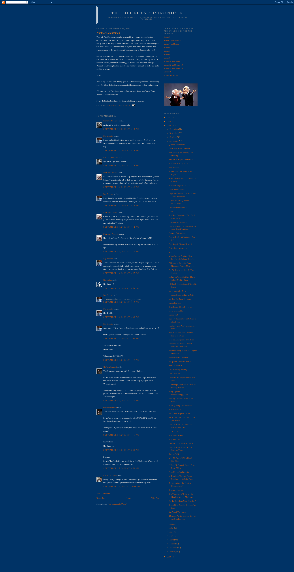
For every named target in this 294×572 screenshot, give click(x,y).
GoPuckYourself (110, 367)
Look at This (174, 431)
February (173, 547)
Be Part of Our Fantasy (178, 511)
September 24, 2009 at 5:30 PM (121, 400)
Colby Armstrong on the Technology (179, 202)
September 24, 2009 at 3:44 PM (121, 150)
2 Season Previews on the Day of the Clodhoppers (182, 517)
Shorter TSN (174, 454)
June (172, 531)
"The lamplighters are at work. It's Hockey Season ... (182, 386)
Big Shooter (108, 135)
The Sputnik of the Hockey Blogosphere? (180, 484)
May (172, 535)
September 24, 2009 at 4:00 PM (121, 317)
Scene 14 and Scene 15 (173, 68)
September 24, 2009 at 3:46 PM (121, 187)
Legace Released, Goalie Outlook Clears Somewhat (182, 195)
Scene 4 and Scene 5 (172, 43)
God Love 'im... (175, 373)
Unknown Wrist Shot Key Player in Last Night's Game (182, 278)
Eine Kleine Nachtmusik (179, 472)
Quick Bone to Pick (177, 144)
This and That (174, 439)
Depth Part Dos (175, 302)
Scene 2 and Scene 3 (172, 40)
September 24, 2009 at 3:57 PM (121, 273)
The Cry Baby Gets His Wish (180, 405)
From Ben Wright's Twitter (179, 413)
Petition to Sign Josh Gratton (181, 159)
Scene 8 (167, 54)
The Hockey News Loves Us (180, 306)
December (174, 129)
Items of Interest (175, 365)
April (172, 539)
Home (128, 498)
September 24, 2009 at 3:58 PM (121, 288)
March (172, 543)
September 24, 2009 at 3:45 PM (121, 165)
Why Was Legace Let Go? (179, 185)
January (173, 551)
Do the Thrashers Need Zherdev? (182, 501)
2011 (169, 117)
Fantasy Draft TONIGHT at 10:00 (182, 443)
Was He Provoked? (176, 435)
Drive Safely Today (177, 189)
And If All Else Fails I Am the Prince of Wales (181, 334)
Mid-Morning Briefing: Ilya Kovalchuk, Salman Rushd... (181, 258)
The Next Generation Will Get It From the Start (182, 217)
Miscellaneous (175, 409)
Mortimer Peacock (111, 172)
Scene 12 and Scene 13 (173, 64)
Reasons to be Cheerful (178, 357)
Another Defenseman (177, 233)
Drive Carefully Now (177, 290)
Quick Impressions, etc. (178, 248)
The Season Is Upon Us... (179, 163)
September (174, 141)
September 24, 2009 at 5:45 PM (121, 434)
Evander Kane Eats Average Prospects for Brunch (180, 426)
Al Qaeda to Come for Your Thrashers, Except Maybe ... (181, 264)
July (171, 527)
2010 (169, 121)
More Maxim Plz (176, 310)
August (173, 523)
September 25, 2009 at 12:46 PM (121, 486)
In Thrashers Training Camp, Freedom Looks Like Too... (181, 477)
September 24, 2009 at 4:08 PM (121, 338)
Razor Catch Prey (110, 475)
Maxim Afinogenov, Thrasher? (181, 339)
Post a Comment (103, 493)
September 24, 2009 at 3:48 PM (121, 205)
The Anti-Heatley (176, 490)
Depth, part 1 (174, 314)
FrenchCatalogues (110, 120)
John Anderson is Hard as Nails (181, 294)
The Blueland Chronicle (147, 12)
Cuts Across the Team (178, 222)
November (174, 133)
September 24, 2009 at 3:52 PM (121, 226)
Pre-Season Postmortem (178, 207)
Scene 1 (167, 37)
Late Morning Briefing (178, 369)
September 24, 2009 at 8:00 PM (121, 450)
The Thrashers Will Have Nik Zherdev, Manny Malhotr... (181, 495)
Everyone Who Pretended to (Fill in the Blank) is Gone (182, 228)
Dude (171, 211)
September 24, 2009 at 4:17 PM (121, 360)
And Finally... (174, 167)
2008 (169, 556)
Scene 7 (167, 50)
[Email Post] (133, 105)
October (173, 137)
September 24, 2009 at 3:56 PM (121, 251)
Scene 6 (167, 47)
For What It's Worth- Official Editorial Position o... (180, 345)
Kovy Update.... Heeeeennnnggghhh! (178, 393)
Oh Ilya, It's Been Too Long (180, 298)
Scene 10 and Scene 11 (173, 61)
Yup (170, 252)
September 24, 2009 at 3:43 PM (121, 129)
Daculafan (107, 280)
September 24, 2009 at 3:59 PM (121, 301)
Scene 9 (167, 57)
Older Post (155, 498)
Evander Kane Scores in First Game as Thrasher (180, 449)
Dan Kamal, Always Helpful (180, 244)
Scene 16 (167, 71)
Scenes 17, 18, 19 (171, 75)
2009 (169, 125)
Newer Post (101, 498)
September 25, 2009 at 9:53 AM (121, 468)
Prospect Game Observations (180, 361)
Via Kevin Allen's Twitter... (180, 148)
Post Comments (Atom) (117, 503)
